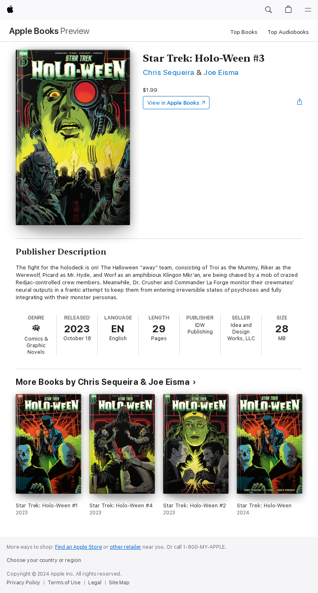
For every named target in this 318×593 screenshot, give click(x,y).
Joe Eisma (221, 72)
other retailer (125, 547)
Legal (94, 583)
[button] (268, 10)
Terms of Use (64, 583)
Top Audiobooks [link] (288, 32)
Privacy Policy (23, 583)
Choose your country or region (44, 560)
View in (173, 103)
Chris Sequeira (169, 72)
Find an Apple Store (78, 547)
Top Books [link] (244, 32)
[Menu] (308, 10)
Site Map (119, 583)
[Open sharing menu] (299, 102)
